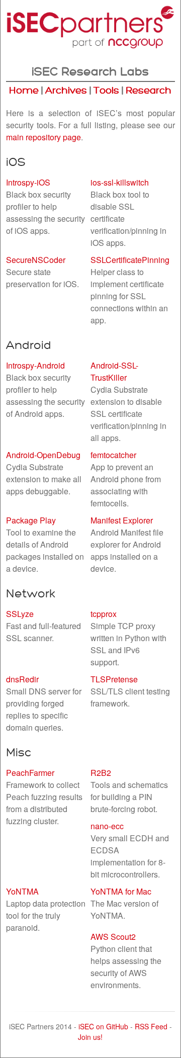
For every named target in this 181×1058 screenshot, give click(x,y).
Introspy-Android (35, 365)
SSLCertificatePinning (129, 260)
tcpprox (103, 614)
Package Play (31, 520)
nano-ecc (107, 826)
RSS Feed (151, 1026)
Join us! (90, 1037)
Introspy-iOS (28, 182)
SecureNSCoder (35, 260)
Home (24, 90)
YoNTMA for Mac (120, 891)
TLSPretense (114, 679)
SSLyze (20, 614)
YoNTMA (22, 891)
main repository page (43, 137)
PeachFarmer (30, 772)
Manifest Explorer (121, 520)
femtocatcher (113, 455)
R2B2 (100, 772)
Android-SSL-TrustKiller (114, 371)
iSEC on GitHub (103, 1026)
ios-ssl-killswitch (119, 182)
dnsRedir (22, 679)
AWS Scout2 (113, 936)
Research (148, 90)
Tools (106, 90)
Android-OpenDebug (43, 455)
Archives (66, 90)
